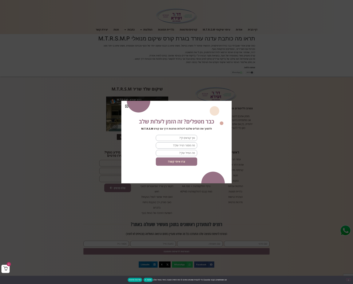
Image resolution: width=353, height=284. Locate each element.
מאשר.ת (148, 280)
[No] (348, 279)
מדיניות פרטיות (135, 280)
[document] (176, 142)
